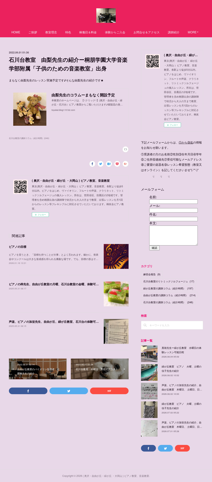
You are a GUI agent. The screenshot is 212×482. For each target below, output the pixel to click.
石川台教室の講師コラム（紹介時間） (168, 302)
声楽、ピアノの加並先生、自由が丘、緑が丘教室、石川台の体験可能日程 (57, 321)
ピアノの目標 (17, 246)
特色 (68, 32)
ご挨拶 (32, 32)
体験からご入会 (115, 32)
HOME (15, 32)
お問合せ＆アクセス (147, 32)
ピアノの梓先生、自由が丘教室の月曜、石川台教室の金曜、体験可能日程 (57, 284)
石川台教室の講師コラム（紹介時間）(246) (29, 138)
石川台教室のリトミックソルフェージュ (168, 281)
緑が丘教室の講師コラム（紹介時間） (168, 288)
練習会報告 (151, 274)
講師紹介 (173, 32)
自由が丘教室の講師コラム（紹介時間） (169, 295)
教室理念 (51, 32)
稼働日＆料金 (88, 32)
